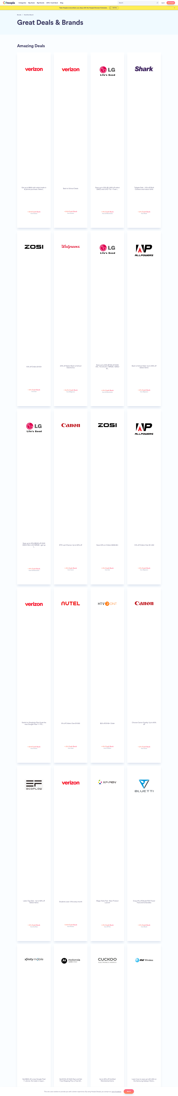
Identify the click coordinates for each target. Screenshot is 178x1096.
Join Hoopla (171, 3)
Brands (19, 15)
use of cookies (116, 1091)
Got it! (129, 1091)
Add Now (114, 8)
